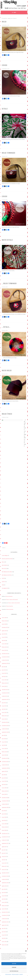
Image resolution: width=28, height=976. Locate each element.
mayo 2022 (4, 673)
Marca (3, 562)
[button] (26, 951)
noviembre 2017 (5, 836)
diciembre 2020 (5, 722)
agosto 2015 (4, 925)
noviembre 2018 (5, 800)
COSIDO (4, 65)
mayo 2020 (4, 742)
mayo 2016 (4, 895)
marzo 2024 (4, 617)
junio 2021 (4, 702)
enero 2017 (4, 869)
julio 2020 (4, 735)
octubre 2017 (4, 840)
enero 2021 (4, 719)
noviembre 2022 (5, 656)
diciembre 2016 (5, 872)
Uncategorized (5, 588)
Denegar (14, 967)
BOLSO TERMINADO (8, 153)
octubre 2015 (4, 918)
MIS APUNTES (4, 565)
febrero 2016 (4, 905)
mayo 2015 (4, 935)
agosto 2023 (4, 630)
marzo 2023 (4, 643)
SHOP (3, 578)
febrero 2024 (4, 620)
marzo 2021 (4, 712)
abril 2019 (4, 784)
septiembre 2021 (5, 699)
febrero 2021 (4, 715)
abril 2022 (4, 676)
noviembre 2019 (5, 761)
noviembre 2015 (5, 915)
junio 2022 (4, 670)
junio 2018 (4, 814)
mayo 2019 (4, 781)
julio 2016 (4, 889)
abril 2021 (4, 709)
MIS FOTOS (4, 568)
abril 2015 (4, 938)
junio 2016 (4, 892)
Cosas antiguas (5, 555)
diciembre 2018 (5, 797)
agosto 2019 (4, 771)
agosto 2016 (4, 886)
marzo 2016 (4, 902)
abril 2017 (4, 859)
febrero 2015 (4, 944)
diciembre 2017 (5, 833)
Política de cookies (8, 974)
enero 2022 (4, 686)
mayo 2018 (4, 817)
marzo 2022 (4, 679)
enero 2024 (4, 624)
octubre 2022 (4, 660)
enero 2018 (4, 830)
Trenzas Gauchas (9, 596)
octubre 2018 (4, 804)
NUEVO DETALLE (7, 240)
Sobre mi (3, 581)
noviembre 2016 (5, 876)
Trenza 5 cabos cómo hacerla (12, 599)
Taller (3, 584)
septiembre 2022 (5, 663)
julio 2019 (4, 774)
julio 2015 (4, 928)
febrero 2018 (4, 827)
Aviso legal (21, 974)
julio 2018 (4, 810)
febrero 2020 (4, 751)
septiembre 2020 (5, 732)
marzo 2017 (4, 863)
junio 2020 (4, 738)
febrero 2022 (4, 683)
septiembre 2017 (5, 843)
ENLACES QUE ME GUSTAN (7, 558)
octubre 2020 (4, 728)
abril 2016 (4, 899)
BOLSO (4, 21)
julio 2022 (4, 666)
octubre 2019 (4, 764)
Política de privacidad (15, 974)
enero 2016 (4, 908)
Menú (15, 12)
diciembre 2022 (5, 653)
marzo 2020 (4, 748)
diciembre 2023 (5, 627)
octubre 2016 (4, 879)
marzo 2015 (4, 941)
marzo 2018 (4, 823)
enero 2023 (4, 650)
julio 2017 (4, 850)
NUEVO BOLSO (7, 370)
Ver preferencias (14, 971)
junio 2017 (4, 853)
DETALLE (5, 108)
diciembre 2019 (5, 758)
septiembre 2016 (5, 882)
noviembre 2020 (5, 725)
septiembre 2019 (5, 768)
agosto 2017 (4, 846)
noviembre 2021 (5, 692)
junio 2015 (4, 931)
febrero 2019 (4, 791)
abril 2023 (4, 640)
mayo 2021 (4, 706)
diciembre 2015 (5, 912)
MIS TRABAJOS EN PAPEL (6, 575)
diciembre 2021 (5, 689)
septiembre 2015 (5, 922)
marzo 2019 (4, 787)
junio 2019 (4, 778)
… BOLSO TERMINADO (9, 283)
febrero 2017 (4, 866)
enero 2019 (4, 794)
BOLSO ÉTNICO (7, 414)
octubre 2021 (4, 696)
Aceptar (14, 963)
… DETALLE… (6, 327)
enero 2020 (4, 755)
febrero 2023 (4, 647)
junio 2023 (4, 634)
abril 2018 (4, 820)
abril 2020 (4, 745)
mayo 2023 (4, 637)
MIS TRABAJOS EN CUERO (7, 571)
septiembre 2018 (5, 807)
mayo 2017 (4, 856)
